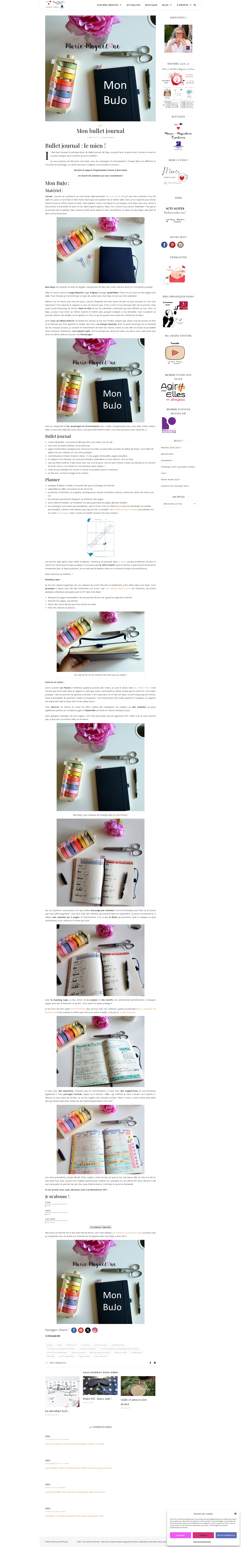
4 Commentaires (106, 137)
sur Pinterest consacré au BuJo (127, 1232)
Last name (50, 1218)
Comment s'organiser (87, 1349)
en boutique (62, 512)
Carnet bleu (85, 1345)
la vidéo (122, 561)
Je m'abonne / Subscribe (100, 1227)
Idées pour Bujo (120, 1352)
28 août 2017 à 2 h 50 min (55, 1487)
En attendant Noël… (57, 1411)
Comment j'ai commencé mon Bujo (61, 1349)
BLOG (165, 4)
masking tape (136, 1352)
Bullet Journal (71, 1345)
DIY (100, 126)
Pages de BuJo (84, 1356)
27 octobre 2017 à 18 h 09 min (57, 1439)
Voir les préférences (226, 1535)
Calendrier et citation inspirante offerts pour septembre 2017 (74, 1516)
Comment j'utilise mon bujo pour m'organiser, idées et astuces (75, 1492)
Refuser (203, 1535)
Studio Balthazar (128, 1012)
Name (48, 1210)
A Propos (182, 4)
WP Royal (64, 1541)
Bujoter (50, 1345)
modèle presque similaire (125, 509)
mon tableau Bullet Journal (118, 588)
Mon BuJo (51, 1356)
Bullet (59, 1345)
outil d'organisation (66, 1356)
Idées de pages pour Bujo (100, 1352)
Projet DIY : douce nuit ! (97, 1398)
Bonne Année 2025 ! (170, 479)
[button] (235, 1513)
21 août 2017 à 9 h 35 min (55, 1511)
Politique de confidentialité (202, 1542)
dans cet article (112, 196)
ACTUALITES (133, 4)
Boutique (151, 4)
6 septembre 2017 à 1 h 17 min (56, 1463)
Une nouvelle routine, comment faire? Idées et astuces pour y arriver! (78, 1468)
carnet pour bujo (118, 1345)
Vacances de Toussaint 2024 (175, 485)
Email (47, 1202)
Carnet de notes (100, 1345)
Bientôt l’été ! (167, 453)
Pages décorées (100, 1356)
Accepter (180, 1535)
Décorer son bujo (78, 1352)
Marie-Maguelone (58, 1362)
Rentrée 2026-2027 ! (171, 447)
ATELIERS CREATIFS (107, 4)
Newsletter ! (167, 460)
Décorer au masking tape (57, 1352)
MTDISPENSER (78, 1008)
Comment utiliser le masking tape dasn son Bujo (120, 1349)
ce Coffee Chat (142, 687)
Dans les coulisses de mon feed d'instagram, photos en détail (74, 1443)
